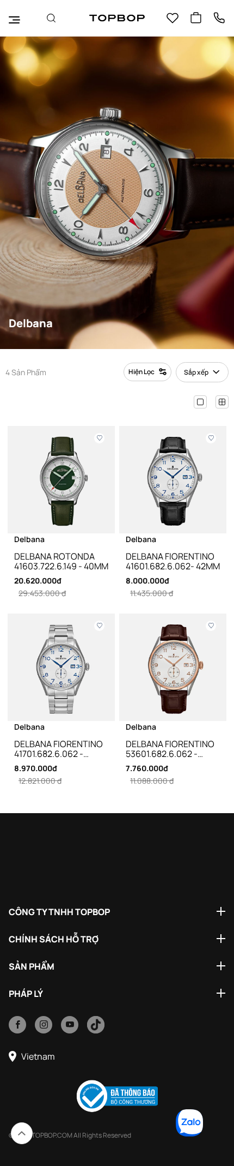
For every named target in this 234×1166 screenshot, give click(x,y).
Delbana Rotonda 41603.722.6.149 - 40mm (61, 561)
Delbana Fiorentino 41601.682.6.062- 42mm (173, 561)
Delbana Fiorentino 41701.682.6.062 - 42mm (58, 749)
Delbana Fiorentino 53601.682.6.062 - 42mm (170, 749)
